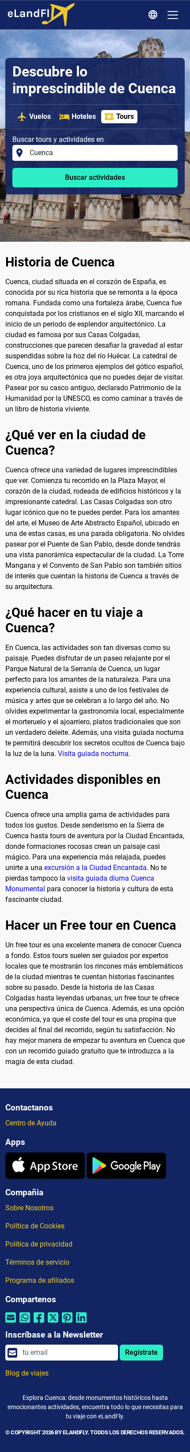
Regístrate (141, 1352)
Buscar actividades (95, 177)
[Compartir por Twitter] (53, 1323)
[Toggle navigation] (173, 15)
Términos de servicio (37, 1262)
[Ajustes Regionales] (154, 15)
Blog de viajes (27, 1373)
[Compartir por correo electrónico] (10, 1323)
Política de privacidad (38, 1244)
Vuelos (40, 116)
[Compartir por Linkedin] (81, 1323)
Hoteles (84, 116)
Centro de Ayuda (31, 1123)
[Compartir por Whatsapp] (24, 1323)
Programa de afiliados (39, 1280)
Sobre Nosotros (29, 1208)
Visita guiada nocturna (93, 753)
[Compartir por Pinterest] (67, 1323)
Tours (125, 116)
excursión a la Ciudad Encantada (95, 867)
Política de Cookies (35, 1226)
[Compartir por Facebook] (39, 1323)
